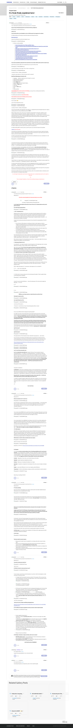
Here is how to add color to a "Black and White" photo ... (25, 45)
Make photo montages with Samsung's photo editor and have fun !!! (27, 48)
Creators (32, 16)
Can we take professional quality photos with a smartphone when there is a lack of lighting (31, 53)
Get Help (28, 2)
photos (11, 18)
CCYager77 (34, 698)
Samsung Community (13, 8)
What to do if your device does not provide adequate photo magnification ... (28, 51)
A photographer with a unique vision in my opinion (24, 58)
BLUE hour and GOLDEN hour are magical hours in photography (26, 59)
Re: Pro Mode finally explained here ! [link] (37, 8)
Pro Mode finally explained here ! (21, 54)
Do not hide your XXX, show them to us (22, 49)
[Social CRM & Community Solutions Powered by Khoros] (65, 721)
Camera (14, 16)
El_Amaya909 (14, 698)
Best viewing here (14, 37)
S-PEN (15, 18)
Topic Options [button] (61, 12)
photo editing (46, 16)
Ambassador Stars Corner (42, 2)
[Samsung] (9, 2)
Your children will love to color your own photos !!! (24, 57)
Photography (58, 16)
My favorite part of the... (57, 693)
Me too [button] (14, 181)
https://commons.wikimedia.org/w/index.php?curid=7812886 (33, 445)
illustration (40, 16)
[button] (48, 22)
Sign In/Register (59, 2)
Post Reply (44, 676)
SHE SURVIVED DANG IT (37, 693)
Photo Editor (52, 16)
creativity (18, 16)
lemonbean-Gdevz (56, 698)
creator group (27, 16)
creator (23, 16)
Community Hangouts (33, 2)
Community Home (16, 2)
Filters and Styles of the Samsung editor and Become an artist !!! (26, 55)
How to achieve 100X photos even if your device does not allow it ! (26, 52)
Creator (28, 8)
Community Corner (23, 2)
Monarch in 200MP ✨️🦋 (17, 711)
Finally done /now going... (17, 693)
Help (36, 16)
